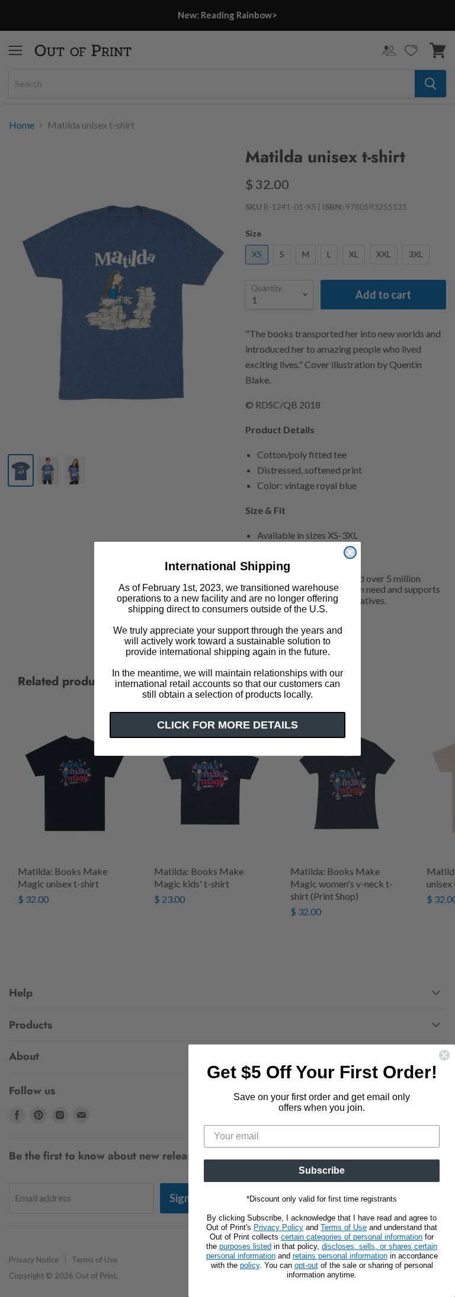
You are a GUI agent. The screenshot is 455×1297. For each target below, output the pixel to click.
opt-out (306, 1265)
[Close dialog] (350, 552)
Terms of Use (344, 1227)
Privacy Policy (278, 1227)
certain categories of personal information (351, 1236)
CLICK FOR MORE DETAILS (227, 725)
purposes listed (245, 1246)
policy (249, 1265)
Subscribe (322, 1170)
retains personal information (340, 1255)
